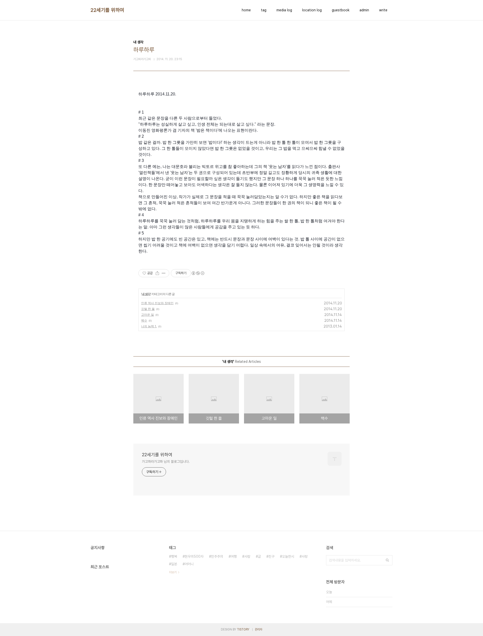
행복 (174, 556)
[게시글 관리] (163, 273)
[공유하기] (157, 273)
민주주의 (217, 556)
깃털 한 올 (148, 309)
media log (284, 10)
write (383, 10)
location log (312, 10)
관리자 (258, 629)
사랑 (305, 556)
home (246, 10)
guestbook (340, 10)
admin (364, 10)
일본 (174, 564)
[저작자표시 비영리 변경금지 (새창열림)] (198, 273)
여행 (234, 556)
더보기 (173, 572)
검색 (387, 560)
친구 (271, 556)
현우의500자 (194, 556)
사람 (247, 556)
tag (263, 10)
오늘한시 (288, 556)
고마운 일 (147, 314)
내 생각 (146, 294)
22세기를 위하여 (107, 10)
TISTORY (243, 629)
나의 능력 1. (149, 326)
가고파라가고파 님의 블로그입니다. (166, 462)
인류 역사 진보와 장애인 (157, 303)
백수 (144, 320)
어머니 (189, 564)
